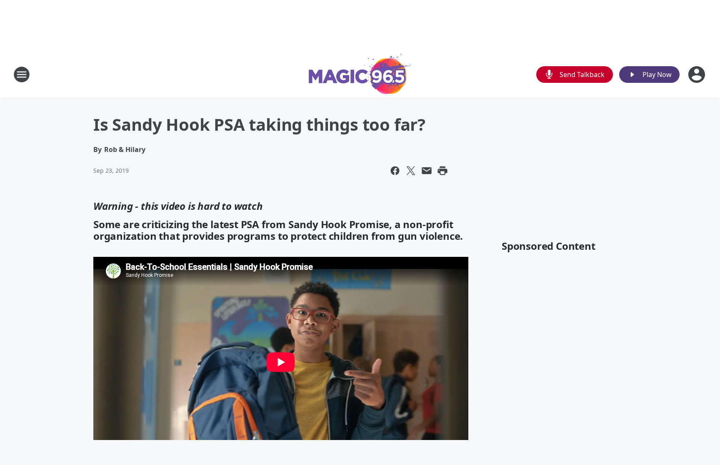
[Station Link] (360, 74)
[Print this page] (442, 171)
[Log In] (697, 74)
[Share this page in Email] (426, 171)
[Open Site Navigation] (21, 74)
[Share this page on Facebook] (395, 171)
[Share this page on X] (411, 171)
